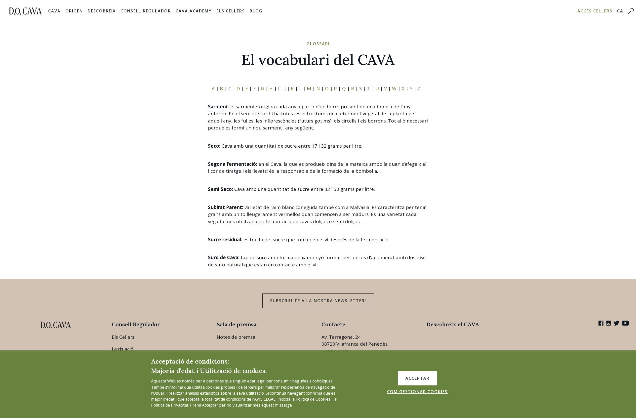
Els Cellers (230, 11)
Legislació (123, 349)
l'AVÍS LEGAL (264, 399)
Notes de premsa (236, 337)
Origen (74, 11)
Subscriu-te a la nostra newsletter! (318, 300)
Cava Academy (194, 11)
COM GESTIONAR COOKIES (417, 391)
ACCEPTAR (417, 378)
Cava (54, 11)
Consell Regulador (145, 11)
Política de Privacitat (169, 405)
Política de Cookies (313, 399)
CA (620, 11)
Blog (256, 11)
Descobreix (102, 11)
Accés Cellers (594, 11)
